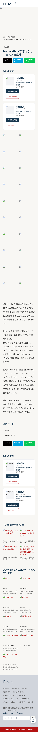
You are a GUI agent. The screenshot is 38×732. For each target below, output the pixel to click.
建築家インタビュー (19, 692)
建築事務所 (7, 692)
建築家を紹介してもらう (10, 699)
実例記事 (6, 688)
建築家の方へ (25, 699)
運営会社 (31, 702)
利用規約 (22, 702)
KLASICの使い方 (8, 695)
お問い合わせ (12, 97)
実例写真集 (11, 37)
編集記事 (24, 688)
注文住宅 (6, 47)
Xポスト (8, 60)
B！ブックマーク (17, 60)
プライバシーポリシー (10, 702)
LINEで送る (30, 60)
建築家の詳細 (12, 91)
